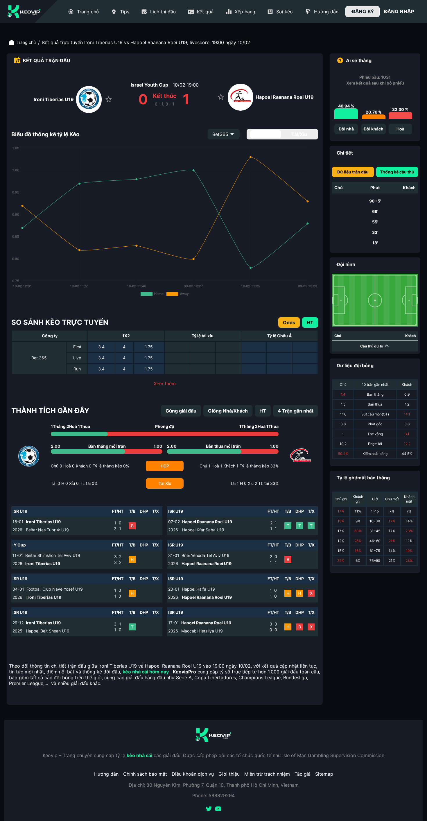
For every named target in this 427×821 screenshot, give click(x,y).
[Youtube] (218, 809)
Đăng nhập (399, 11)
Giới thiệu (229, 774)
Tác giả (303, 774)
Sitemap (324, 774)
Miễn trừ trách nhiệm (267, 774)
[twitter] (208, 809)
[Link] (24, 11)
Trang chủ (26, 42)
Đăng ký (362, 11)
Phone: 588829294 (213, 795)
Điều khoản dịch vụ (193, 774)
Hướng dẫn (106, 774)
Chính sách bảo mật (145, 774)
